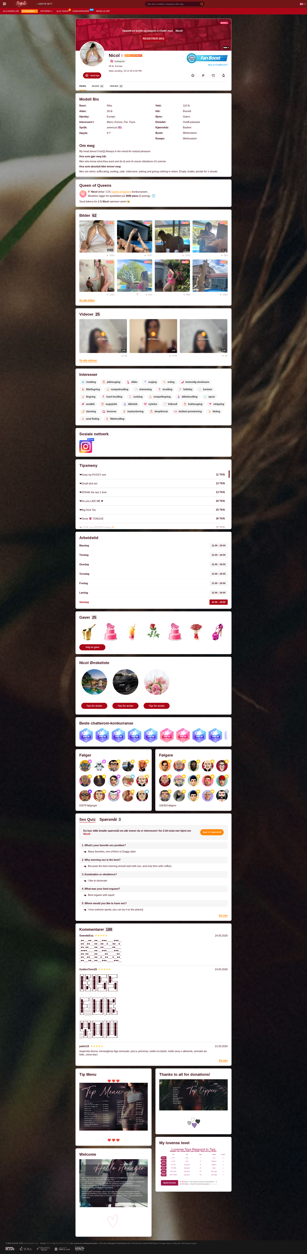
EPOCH (49, 1243)
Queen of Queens (121, 191)
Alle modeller (11, 11)
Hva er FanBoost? (218, 64)
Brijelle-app (103, 11)
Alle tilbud (62, 11)
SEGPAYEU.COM (62, 1243)
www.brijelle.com (31, 1243)
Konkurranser (81, 11)
